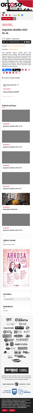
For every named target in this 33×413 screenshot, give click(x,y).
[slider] (28, 41)
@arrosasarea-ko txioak (9, 244)
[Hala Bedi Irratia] (18, 336)
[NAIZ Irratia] (21, 344)
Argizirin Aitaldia (7, 24)
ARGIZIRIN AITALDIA (10, 209)
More (17, 49)
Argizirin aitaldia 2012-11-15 (12, 188)
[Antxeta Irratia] (21, 319)
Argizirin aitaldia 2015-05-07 (12, 230)
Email (9, 49)
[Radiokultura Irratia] (22, 348)
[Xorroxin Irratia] (20, 356)
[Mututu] (24, 42)
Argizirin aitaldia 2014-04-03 (12, 126)
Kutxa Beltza (7, 88)
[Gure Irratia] (7, 336)
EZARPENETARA (22, 407)
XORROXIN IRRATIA (7, 25)
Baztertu (12, 410)
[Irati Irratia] (27, 336)
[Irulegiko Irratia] (9, 340)
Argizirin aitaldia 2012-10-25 (12, 168)
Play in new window (12, 46)
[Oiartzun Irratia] (11, 348)
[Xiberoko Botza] (10, 356)
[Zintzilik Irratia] (16, 360)
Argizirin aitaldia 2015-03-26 (12, 147)
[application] (16, 42)
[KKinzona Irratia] (22, 340)
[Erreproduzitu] (4, 42)
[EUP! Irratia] (27, 332)
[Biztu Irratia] (27, 328)
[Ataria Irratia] (23, 323)
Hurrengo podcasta (9, 85)
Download (22, 46)
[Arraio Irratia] (11, 323)
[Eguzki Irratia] (7, 332)
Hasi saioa (5, 310)
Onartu (4, 410)
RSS (13, 49)
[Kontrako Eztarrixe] (7, 344)
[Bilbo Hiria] (19, 328)
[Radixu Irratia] (8, 352)
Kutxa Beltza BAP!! (11, 92)
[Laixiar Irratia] (12, 344)
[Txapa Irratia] (26, 352)
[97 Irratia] (10, 319)
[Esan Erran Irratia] (18, 332)
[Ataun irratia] (8, 328)
